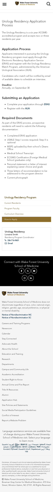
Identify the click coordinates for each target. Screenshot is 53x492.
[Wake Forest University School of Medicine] (26, 294)
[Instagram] (25, 278)
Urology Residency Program (20, 197)
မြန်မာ (17, 444)
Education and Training (12, 354)
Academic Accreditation (13, 374)
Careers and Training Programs (16, 323)
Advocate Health (9, 344)
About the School (10, 349)
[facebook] (21, 271)
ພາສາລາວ (32, 447)
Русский (14, 449)
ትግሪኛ (28, 449)
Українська (35, 449)
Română (6, 449)
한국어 (24, 447)
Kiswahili (22, 449)
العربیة (11, 444)
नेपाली (38, 447)
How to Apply (11, 219)
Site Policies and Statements (15, 405)
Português (45, 447)
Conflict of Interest (10, 415)
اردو (43, 449)
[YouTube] (34, 271)
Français (35, 444)
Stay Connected (9, 338)
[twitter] (28, 271)
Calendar (6, 333)
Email (10, 243)
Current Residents (13, 203)
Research (6, 359)
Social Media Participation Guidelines (19, 410)
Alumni (5, 395)
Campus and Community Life (15, 369)
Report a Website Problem (14, 420)
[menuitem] (26, 197)
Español (5, 444)
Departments (8, 364)
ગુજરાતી (42, 444)
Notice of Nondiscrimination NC (17, 314)
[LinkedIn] (31, 278)
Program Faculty (12, 208)
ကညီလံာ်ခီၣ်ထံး (15, 447)
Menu (5, 2)
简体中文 (24, 444)
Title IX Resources (10, 389)
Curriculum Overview (14, 214)
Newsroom (7, 328)
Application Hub (9, 400)
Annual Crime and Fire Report (15, 384)
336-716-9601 (13, 240)
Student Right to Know (12, 379)
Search (47, 1)
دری (29, 444)
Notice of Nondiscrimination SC (16, 317)
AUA (27, 108)
